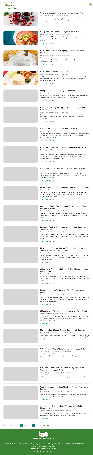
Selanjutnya (44, 425)
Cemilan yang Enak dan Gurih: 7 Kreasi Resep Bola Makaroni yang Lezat (61, 407)
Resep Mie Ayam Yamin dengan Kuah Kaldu (58, 91)
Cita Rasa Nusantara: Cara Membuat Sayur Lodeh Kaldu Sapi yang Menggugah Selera (63, 369)
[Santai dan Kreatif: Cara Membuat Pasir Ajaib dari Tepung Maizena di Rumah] (20, 213)
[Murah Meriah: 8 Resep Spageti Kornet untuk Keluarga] (20, 336)
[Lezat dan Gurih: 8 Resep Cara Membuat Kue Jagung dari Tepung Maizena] (20, 234)
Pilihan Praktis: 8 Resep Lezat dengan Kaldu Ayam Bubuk (63, 311)
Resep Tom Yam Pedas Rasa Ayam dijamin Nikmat (60, 32)
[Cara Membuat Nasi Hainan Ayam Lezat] (20, 78)
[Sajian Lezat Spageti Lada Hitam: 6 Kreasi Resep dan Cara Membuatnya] (20, 276)
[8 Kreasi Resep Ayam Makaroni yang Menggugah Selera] (20, 355)
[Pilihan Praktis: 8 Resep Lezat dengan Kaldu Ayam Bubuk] (20, 317)
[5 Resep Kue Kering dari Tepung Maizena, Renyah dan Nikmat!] (20, 115)
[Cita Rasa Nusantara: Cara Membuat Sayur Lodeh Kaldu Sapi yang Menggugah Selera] (20, 374)
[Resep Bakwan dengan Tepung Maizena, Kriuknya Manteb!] (20, 193)
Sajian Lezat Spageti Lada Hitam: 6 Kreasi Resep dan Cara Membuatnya (64, 270)
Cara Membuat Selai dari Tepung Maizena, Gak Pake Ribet (64, 13)
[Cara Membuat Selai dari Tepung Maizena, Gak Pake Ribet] (20, 19)
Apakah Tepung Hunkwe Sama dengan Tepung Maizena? (63, 168)
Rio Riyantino (44, 15)
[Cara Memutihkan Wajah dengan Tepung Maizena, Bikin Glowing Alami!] (20, 154)
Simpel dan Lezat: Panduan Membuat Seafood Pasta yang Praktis (64, 388)
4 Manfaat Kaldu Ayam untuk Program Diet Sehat (60, 128)
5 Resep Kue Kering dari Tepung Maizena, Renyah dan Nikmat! (62, 109)
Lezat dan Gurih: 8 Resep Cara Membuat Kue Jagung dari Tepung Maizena (64, 228)
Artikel (60, 15)
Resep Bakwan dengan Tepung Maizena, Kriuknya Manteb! (64, 187)
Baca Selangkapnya (48, 25)
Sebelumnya (9, 425)
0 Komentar (66, 15)
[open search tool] (90, 4)
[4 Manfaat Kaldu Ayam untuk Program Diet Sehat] (20, 134)
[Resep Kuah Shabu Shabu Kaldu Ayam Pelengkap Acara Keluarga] (20, 297)
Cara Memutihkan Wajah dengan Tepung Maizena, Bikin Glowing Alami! (63, 148)
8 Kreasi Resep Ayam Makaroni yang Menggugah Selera (63, 349)
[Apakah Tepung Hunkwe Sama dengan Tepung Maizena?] (20, 174)
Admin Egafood (45, 152)
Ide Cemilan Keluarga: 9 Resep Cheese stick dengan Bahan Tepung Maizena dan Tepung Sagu (64, 249)
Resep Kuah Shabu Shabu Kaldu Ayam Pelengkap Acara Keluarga (63, 291)
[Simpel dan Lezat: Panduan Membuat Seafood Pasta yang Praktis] (20, 393)
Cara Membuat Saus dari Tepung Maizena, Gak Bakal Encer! (62, 52)
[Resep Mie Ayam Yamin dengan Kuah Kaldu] (20, 96)
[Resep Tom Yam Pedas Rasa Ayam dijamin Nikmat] (20, 38)
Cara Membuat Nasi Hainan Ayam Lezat (56, 72)
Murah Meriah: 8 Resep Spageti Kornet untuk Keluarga (62, 330)
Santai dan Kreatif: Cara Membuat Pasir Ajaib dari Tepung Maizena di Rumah (64, 207)
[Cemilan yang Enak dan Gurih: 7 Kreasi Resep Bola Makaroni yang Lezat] (20, 412)
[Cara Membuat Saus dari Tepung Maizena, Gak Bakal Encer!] (20, 58)
